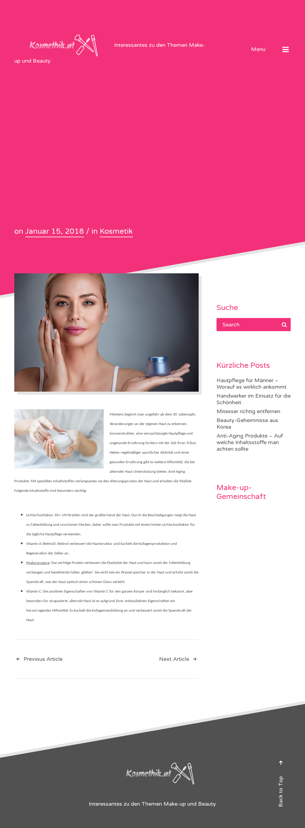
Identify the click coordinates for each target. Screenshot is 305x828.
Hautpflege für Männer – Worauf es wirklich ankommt (252, 383)
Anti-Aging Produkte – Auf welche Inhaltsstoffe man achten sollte (250, 442)
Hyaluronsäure (37, 563)
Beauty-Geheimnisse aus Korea (247, 423)
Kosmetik (116, 231)
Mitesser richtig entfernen (248, 411)
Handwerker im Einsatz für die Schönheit (254, 399)
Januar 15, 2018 (54, 231)
